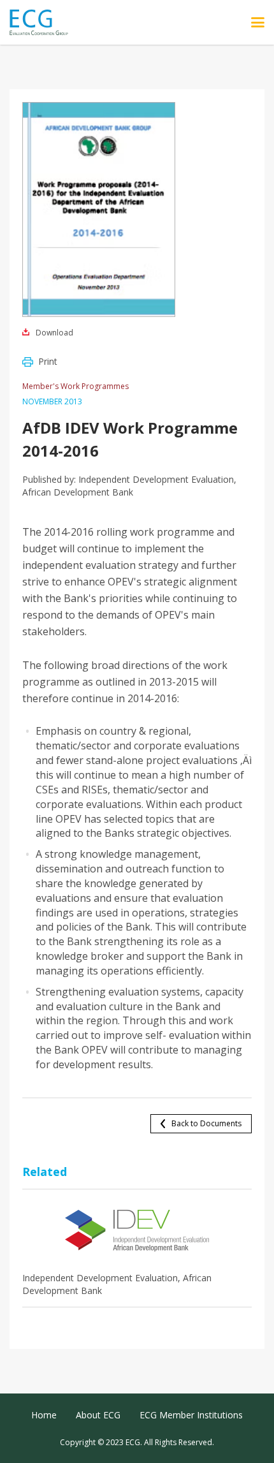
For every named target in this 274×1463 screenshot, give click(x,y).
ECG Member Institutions (191, 1415)
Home (44, 1415)
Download (54, 332)
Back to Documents (206, 1123)
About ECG (98, 1415)
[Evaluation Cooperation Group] (44, 23)
